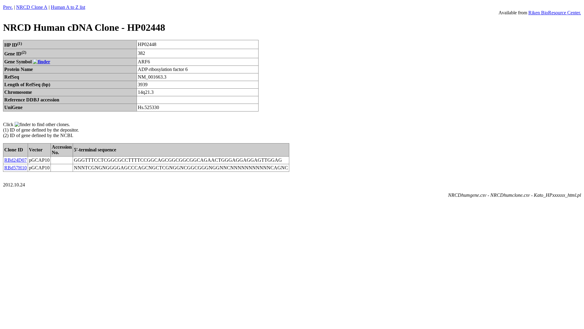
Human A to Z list (68, 7)
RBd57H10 (15, 167)
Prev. (8, 7)
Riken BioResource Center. (554, 12)
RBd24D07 (15, 160)
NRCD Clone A (31, 7)
